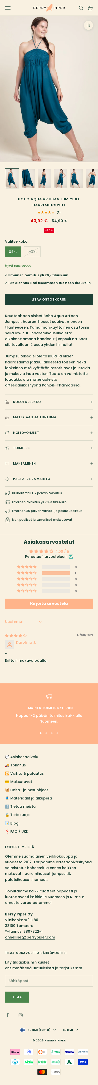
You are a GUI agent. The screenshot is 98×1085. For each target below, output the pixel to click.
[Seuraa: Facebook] (7, 1015)
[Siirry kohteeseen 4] (60, 178)
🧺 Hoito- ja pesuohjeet (26, 789)
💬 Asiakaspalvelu (21, 756)
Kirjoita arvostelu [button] (49, 603)
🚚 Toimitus (15, 765)
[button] (27, 573)
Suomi (68, 1030)
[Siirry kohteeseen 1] (12, 178)
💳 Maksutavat (18, 781)
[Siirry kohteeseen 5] (76, 178)
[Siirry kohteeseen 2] (28, 178)
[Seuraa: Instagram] (20, 1015)
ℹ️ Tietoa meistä (20, 806)
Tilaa (17, 997)
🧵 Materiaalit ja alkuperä (28, 798)
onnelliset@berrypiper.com (30, 937)
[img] (16, 635)
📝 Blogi (12, 823)
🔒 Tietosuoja (17, 814)
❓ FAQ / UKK (16, 831)
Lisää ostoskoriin (49, 299)
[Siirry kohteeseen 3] (44, 178)
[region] (49, 709)
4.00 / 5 (62, 551)
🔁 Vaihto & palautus (24, 773)
